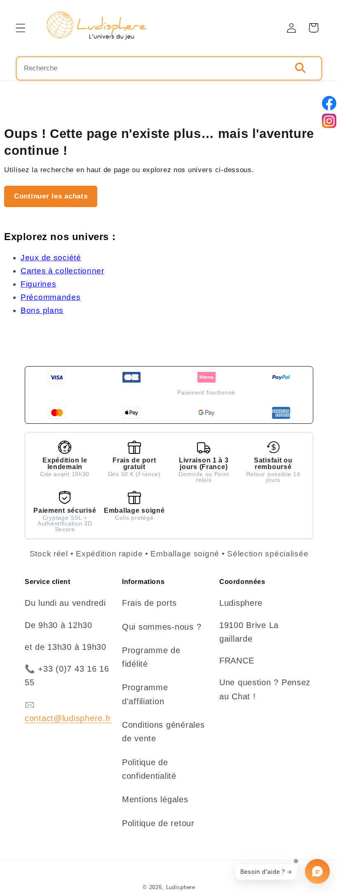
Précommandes (51, 297)
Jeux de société (51, 257)
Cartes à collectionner (62, 270)
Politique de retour (158, 823)
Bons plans (42, 310)
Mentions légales (155, 799)
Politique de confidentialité (149, 769)
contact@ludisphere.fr (68, 718)
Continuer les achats (50, 196)
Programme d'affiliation (145, 694)
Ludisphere (180, 887)
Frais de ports (149, 602)
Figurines (38, 284)
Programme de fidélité (151, 657)
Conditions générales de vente (163, 731)
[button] (21, 28)
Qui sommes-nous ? (161, 626)
